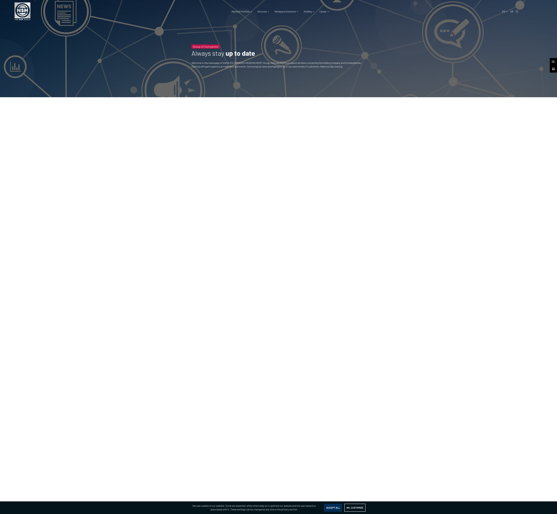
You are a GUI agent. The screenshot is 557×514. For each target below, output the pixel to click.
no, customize (355, 507)
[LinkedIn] (553, 68)
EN (504, 11)
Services (262, 11)
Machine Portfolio (240, 11)
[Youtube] (553, 61)
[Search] (540, 14)
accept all (333, 507)
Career (323, 11)
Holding (307, 11)
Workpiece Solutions (285, 11)
